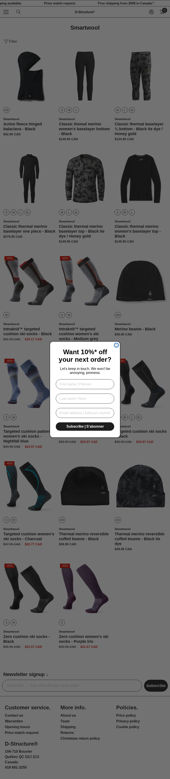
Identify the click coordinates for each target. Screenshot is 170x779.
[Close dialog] (116, 345)
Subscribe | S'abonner (85, 426)
